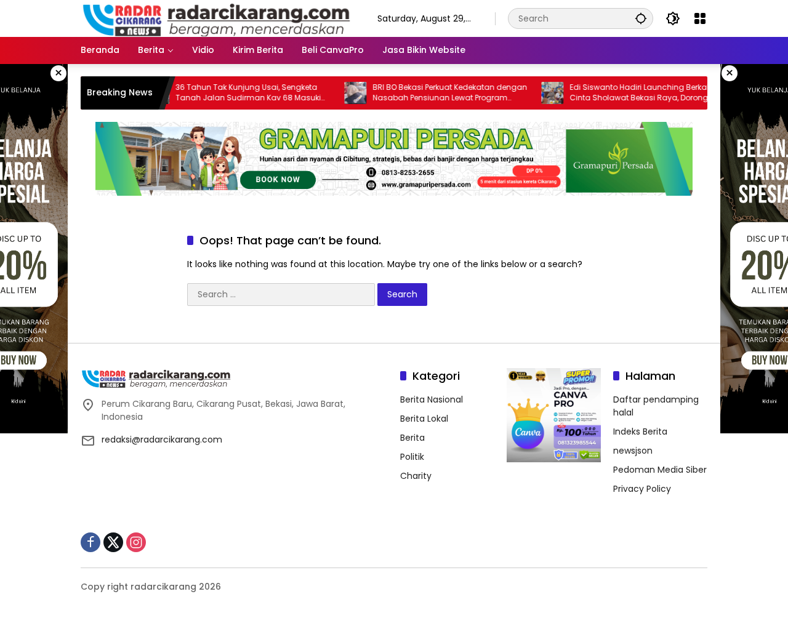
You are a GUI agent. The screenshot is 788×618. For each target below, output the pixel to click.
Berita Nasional (431, 399)
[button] (641, 18)
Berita (412, 437)
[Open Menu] (700, 18)
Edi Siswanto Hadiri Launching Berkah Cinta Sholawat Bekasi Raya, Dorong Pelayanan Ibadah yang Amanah (624, 92)
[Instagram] (136, 542)
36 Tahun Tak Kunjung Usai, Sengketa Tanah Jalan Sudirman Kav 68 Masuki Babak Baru (231, 92)
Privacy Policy (642, 489)
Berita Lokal (424, 418)
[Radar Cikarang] (217, 18)
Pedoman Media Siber (660, 470)
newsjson (633, 450)
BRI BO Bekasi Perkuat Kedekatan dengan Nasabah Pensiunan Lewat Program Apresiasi (433, 92)
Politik (412, 457)
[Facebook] (90, 542)
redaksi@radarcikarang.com (162, 439)
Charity (416, 476)
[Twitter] (113, 542)
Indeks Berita (640, 431)
